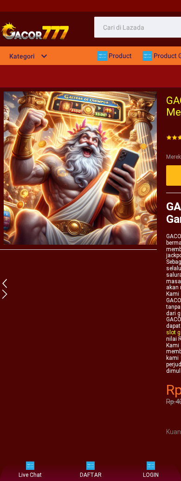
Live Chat (30, 475)
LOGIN (151, 475)
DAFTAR (91, 475)
